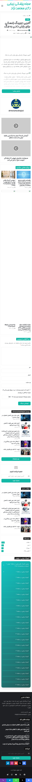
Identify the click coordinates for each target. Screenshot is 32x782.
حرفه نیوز (9, 701)
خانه (28, 16)
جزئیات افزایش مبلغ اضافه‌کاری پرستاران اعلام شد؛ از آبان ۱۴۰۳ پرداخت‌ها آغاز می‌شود (24, 327)
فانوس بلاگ (27, 551)
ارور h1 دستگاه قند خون (25, 701)
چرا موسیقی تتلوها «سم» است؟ (10, 325)
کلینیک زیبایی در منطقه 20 (22, 673)
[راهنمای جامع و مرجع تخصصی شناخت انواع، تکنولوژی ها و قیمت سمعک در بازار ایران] (24, 175)
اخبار (28, 545)
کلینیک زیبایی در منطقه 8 (22, 606)
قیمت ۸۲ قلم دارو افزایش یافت (11, 449)
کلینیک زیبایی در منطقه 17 (22, 656)
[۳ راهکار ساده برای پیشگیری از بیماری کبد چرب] (26, 444)
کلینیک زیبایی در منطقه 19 (22, 668)
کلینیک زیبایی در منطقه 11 (22, 623)
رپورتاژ (28, 548)
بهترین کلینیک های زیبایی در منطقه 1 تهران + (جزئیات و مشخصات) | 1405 (17, 565)
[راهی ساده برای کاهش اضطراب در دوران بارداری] (26, 418)
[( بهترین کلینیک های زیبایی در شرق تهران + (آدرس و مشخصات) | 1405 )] (8, 175)
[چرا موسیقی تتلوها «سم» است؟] (8, 256)
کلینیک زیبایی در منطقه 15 (22, 645)
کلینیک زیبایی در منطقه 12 (22, 628)
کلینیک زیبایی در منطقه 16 (22, 651)
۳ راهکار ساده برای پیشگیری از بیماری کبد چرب (11, 442)
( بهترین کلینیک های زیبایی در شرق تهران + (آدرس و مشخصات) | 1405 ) (9, 182)
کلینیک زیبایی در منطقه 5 (22, 589)
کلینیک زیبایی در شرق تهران (12, 703)
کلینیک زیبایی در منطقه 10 (22, 617)
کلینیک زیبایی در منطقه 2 (22, 572)
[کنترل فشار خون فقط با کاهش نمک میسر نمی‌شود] (26, 425)
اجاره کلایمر (17, 705)
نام (30, 367)
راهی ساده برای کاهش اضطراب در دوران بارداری (10, 416)
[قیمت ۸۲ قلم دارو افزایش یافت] (26, 452)
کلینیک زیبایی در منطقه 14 (22, 640)
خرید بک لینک (15, 701)
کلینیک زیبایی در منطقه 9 (22, 611)
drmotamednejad (23, 30)
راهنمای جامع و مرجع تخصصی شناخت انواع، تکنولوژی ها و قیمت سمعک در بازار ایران (24, 182)
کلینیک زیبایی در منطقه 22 (22, 685)
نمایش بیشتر (16, 91)
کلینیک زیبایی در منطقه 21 (22, 679)
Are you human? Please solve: (22, 397)
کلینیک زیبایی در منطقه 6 (22, 594)
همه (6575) (16, 459)
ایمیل (29, 375)
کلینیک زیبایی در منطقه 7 (22, 600)
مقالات (24, 16)
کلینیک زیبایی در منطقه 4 (22, 583)
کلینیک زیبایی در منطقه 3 (22, 577)
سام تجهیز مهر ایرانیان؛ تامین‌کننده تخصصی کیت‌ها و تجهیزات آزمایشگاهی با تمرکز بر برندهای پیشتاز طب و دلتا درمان (10, 434)
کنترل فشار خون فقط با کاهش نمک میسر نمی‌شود (11, 424)
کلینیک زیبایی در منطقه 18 (22, 662)
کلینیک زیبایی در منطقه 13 (22, 634)
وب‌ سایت (28, 382)
